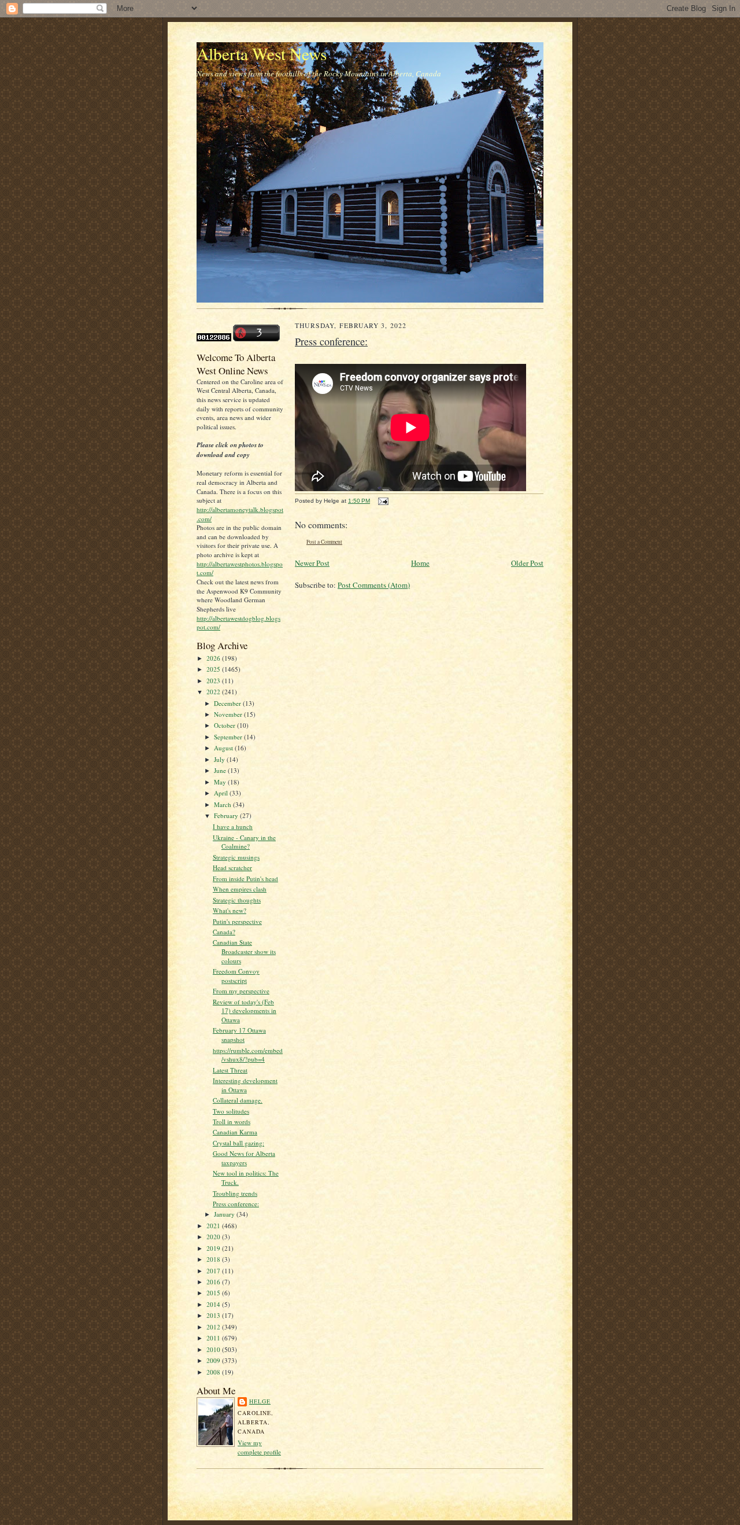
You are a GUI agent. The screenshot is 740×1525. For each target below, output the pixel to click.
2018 (214, 1259)
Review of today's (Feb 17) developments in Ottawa (244, 1010)
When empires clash (240, 889)
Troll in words (231, 1121)
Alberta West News (262, 53)
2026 (214, 658)
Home (420, 563)
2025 (214, 669)
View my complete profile (259, 1447)
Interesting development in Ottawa (245, 1085)
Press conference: (236, 1203)
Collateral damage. (237, 1100)
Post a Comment (324, 542)
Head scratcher (232, 867)
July (220, 759)
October (225, 725)
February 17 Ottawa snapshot (239, 1035)
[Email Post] (381, 501)
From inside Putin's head (245, 878)
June (221, 770)
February (227, 815)
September (229, 736)
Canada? (224, 931)
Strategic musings (236, 857)
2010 (214, 1349)
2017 (214, 1270)
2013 (214, 1315)
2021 (214, 1225)
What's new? (229, 910)
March (223, 804)
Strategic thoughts (237, 900)
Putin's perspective (237, 921)
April (222, 793)
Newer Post (312, 563)
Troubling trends (235, 1193)
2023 (214, 680)
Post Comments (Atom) (374, 585)
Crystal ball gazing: (238, 1143)
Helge (260, 1401)
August (224, 747)
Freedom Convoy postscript (236, 976)
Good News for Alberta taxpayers (244, 1158)
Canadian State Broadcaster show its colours (244, 951)
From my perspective (241, 990)
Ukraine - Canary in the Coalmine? (244, 842)
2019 (214, 1248)
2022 (214, 691)
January (225, 1214)
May (221, 782)
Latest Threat (230, 1070)
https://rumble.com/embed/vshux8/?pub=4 (248, 1055)
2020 (214, 1236)
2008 (214, 1372)
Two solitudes (231, 1111)
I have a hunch (233, 826)
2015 (214, 1292)
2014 (214, 1304)
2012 (214, 1327)
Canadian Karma (235, 1132)
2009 (214, 1360)
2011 (214, 1338)
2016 (214, 1281)
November (229, 714)
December (228, 703)
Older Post (527, 563)
